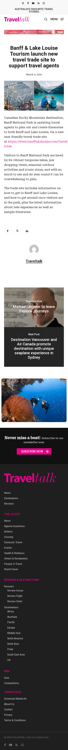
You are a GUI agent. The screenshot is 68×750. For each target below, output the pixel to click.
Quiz (6, 677)
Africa (10, 611)
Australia (12, 616)
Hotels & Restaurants (16, 558)
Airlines (8, 531)
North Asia (13, 643)
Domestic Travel (13, 542)
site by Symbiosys (38, 737)
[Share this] (7, 230)
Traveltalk (34, 261)
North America (15, 638)
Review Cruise (15, 590)
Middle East (14, 633)
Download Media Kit (15, 698)
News (7, 492)
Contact (8, 709)
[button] (57, 19)
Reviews (9, 503)
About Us (9, 704)
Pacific (11, 622)
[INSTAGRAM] (44, 3)
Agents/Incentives (14, 526)
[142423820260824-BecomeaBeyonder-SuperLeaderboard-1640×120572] (34, 32)
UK (8, 660)
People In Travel (13, 563)
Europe (11, 627)
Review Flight (14, 595)
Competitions (11, 683)
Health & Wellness (14, 553)
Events (8, 547)
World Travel (11, 569)
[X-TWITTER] (23, 3)
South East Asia (16, 654)
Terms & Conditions (15, 720)
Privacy (8, 714)
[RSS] (39, 3)
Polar (10, 649)
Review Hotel (14, 601)
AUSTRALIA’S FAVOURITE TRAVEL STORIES (34, 10)
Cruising (8, 536)
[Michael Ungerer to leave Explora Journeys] (34, 307)
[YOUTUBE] (33, 3)
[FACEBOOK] (28, 3)
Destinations (11, 498)
